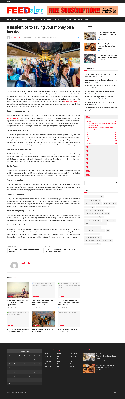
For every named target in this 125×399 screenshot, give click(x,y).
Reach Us (9, 1)
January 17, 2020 (63, 331)
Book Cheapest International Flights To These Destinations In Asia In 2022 (68, 303)
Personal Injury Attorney (92, 227)
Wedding (72, 366)
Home (49, 19)
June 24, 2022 (11, 334)
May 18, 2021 (36, 334)
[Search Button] (117, 19)
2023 (87, 155)
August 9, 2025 (12, 307)
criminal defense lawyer (92, 200)
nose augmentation (109, 220)
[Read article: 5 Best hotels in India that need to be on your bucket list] (18, 319)
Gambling (48, 366)
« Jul (8, 383)
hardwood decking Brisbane (105, 207)
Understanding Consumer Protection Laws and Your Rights (107, 46)
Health (42, 19)
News (59, 364)
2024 (87, 151)
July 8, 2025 (36, 307)
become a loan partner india (94, 196)
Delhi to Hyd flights (110, 203)
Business (16, 19)
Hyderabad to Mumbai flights (94, 210)
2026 (87, 117)
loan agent (105, 213)
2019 (87, 171)
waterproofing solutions (92, 244)
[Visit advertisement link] (82, 10)
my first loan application (92, 220)
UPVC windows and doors (93, 240)
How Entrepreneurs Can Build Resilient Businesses (100, 108)
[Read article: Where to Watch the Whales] (69, 319)
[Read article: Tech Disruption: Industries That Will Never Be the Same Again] (90, 36)
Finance (34, 19)
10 (9, 368)
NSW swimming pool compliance (95, 223)
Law (54, 19)
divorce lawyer (89, 207)
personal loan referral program (94, 230)
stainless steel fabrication (93, 237)
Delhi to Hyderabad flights (93, 203)
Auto (9, 19)
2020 (87, 167)
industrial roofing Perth (92, 213)
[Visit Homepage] (25, 10)
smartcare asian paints (92, 233)
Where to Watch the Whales (67, 329)
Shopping (72, 19)
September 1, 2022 (29, 37)
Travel (86, 19)
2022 (87, 159)
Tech (80, 19)
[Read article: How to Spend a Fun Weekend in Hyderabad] (43, 319)
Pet (58, 366)
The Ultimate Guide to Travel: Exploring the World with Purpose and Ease (42, 303)
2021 (87, 163)
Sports (72, 359)
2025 (87, 147)
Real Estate (62, 19)
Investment (61, 359)
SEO (108, 230)
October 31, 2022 (63, 307)
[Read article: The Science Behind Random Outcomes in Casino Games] (90, 58)
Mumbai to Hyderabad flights (94, 217)
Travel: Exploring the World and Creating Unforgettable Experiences (18, 303)
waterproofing (107, 240)
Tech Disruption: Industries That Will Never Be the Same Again (107, 35)
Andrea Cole (16, 37)
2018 (87, 175)
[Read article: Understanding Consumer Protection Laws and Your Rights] (90, 47)
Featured (48, 361)
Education (25, 19)
